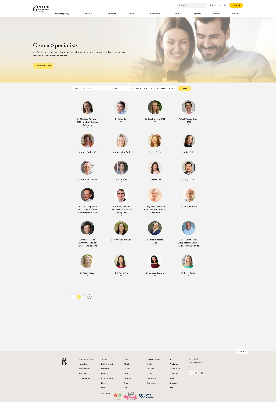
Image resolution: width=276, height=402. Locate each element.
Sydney (126, 383)
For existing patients (153, 359)
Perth (126, 388)
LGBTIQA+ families (84, 378)
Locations (127, 359)
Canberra (127, 373)
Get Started (236, 5)
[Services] (136, 14)
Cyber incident (151, 383)
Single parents (83, 373)
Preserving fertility (107, 378)
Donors (103, 383)
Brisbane (127, 369)
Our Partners (151, 369)
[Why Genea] (94, 14)
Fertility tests (105, 369)
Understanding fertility (86, 359)
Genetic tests (105, 373)
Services (104, 359)
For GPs (149, 364)
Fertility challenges (84, 369)
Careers (149, 373)
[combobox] (192, 5)
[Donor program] (162, 14)
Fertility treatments (107, 364)
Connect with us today (43, 65)
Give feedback (151, 378)
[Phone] (225, 5)
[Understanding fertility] (71, 14)
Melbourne (127, 378)
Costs (103, 388)
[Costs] (181, 14)
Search (184, 88)
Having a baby (83, 364)
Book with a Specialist (195, 363)
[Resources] (240, 14)
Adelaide (127, 364)
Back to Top (243, 351)
